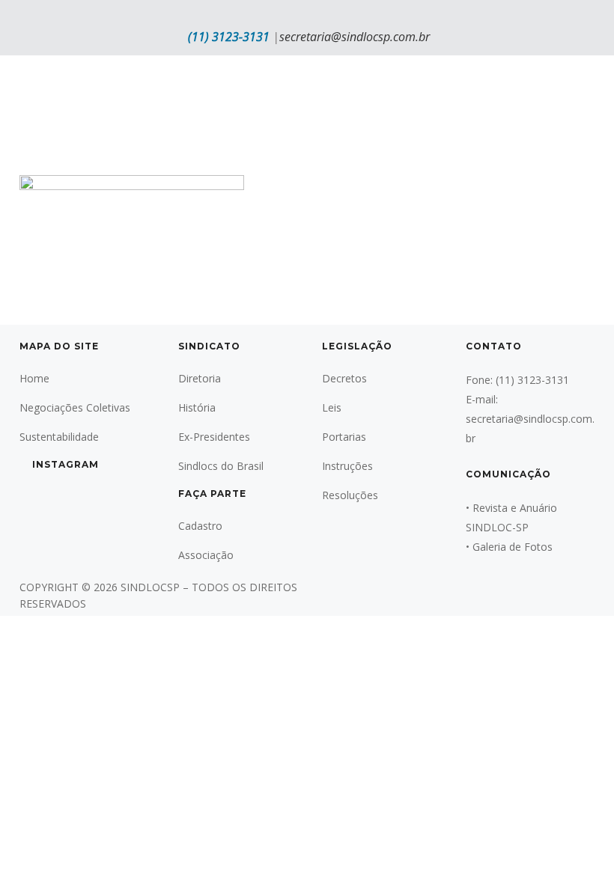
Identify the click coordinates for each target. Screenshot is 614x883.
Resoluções (350, 495)
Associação (206, 555)
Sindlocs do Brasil (221, 466)
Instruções (347, 466)
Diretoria (199, 378)
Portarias (344, 437)
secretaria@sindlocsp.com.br (354, 36)
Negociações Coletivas (74, 407)
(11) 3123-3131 (229, 36)
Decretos (344, 378)
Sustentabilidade (59, 437)
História (197, 407)
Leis (331, 407)
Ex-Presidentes (214, 437)
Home (34, 378)
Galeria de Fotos (512, 547)
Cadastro (200, 526)
